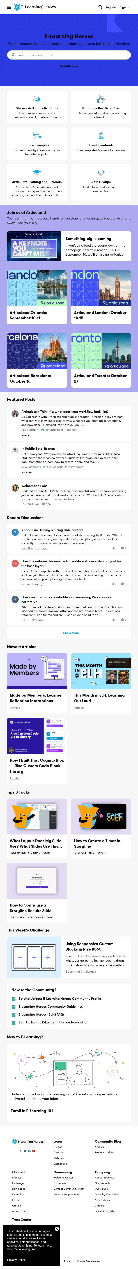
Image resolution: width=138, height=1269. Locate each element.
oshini (25, 584)
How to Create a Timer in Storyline (97, 843)
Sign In (124, 7)
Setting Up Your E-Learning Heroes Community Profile (60, 998)
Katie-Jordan (29, 429)
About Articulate (104, 1177)
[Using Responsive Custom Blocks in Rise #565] (34, 957)
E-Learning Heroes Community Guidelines (51, 1006)
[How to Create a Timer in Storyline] (101, 817)
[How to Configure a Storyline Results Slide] (37, 881)
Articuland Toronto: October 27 (100, 378)
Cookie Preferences (88, 1261)
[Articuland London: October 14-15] (101, 288)
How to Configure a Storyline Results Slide (31, 908)
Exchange (18, 1183)
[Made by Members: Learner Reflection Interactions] (37, 671)
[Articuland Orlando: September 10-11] (37, 288)
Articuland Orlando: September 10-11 (28, 315)
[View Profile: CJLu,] (15, 599)
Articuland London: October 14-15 (100, 315)
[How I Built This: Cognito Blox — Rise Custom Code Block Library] (37, 736)
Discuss (16, 1177)
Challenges (60, 1163)
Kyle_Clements (31, 466)
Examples (18, 1194)
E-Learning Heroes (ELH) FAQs (42, 1014)
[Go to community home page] (35, 7)
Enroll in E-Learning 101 (32, 1110)
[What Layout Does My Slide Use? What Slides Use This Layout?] (37, 817)
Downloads (18, 1188)
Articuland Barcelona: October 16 (30, 378)
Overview (17, 1224)
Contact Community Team (69, 1188)
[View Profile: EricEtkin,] (15, 532)
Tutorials (59, 1152)
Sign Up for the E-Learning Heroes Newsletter (53, 1022)
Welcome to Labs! (34, 486)
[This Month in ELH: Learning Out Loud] (101, 671)
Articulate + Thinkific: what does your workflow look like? (65, 411)
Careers (99, 1205)
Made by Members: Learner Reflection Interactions (36, 698)
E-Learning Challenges (80, 971)
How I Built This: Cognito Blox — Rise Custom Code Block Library (37, 766)
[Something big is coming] (34, 246)
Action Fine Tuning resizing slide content (52, 530)
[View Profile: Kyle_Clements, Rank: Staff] (15, 450)
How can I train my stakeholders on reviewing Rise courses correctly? (66, 599)
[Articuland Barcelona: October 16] (37, 351)
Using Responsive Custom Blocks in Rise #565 (89, 946)
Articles (15, 707)
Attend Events (20, 1211)
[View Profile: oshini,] (15, 563)
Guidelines (60, 1183)
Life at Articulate (104, 1211)
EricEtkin (27, 548)
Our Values (101, 1188)
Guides (58, 1146)
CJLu (24, 619)
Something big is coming (88, 238)
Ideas (15, 1199)
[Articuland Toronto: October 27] (101, 351)
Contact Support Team (67, 1194)
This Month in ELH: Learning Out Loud (99, 698)
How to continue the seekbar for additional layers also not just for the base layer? (71, 563)
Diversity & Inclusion (107, 1194)
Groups (16, 1205)
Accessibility (102, 1199)
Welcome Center (63, 1177)
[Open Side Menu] (9, 7)
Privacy (68, 1261)
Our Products (102, 1183)
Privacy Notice (16, 1259)
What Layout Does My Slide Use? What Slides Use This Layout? (35, 843)
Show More (71, 632)
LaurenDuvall (30, 503)
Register (111, 7)
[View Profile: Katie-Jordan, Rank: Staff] (15, 413)
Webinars (59, 1158)
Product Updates (105, 1152)
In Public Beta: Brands (38, 448)
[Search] (100, 7)
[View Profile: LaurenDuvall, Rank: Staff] (15, 488)
